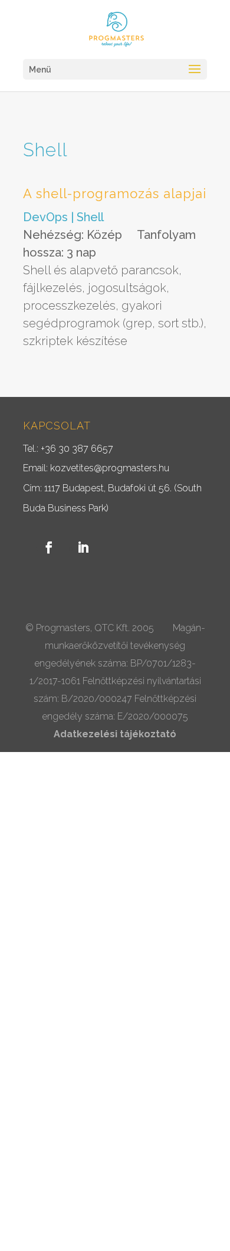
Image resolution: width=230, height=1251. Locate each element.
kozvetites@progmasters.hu (109, 468)
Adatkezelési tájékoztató (115, 734)
